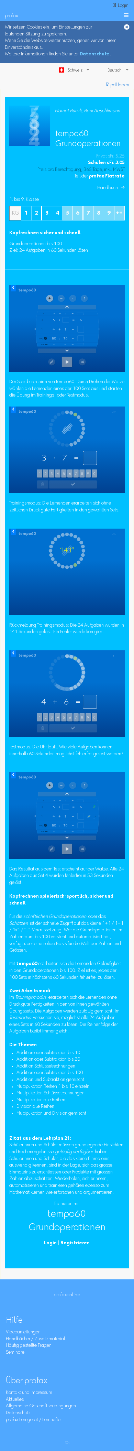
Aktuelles (15, 1399)
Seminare (15, 1352)
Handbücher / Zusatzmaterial (35, 1339)
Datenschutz (95, 54)
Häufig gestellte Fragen (29, 1345)
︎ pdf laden (117, 85)
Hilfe (14, 1321)
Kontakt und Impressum (29, 1392)
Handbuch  (111, 188)
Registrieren (75, 1243)
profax (11, 16)
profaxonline (67, 1295)
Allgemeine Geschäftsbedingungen (41, 1406)
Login (50, 1243)
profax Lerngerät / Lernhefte (33, 1420)
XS (67, 1443)
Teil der (100, 176)
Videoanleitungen (23, 1332)
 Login (120, 5)
